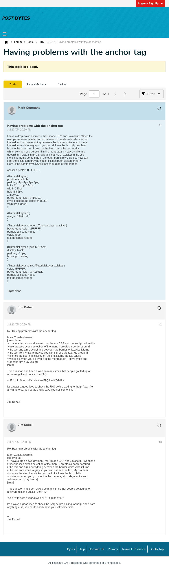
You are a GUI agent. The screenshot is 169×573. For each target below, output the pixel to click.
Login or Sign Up (148, 3)
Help (82, 549)
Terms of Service (134, 549)
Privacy (113, 549)
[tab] (13, 84)
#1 (160, 125)
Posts (13, 84)
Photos (61, 84)
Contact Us (96, 549)
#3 (160, 442)
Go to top (156, 549)
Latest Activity (36, 84)
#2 (160, 324)
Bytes (71, 549)
